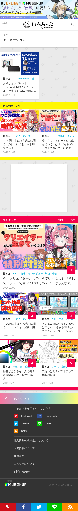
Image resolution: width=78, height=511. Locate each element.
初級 (47, 273)
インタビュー (35, 273)
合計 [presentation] (72, 219)
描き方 (6, 78)
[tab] (61, 219)
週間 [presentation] (61, 219)
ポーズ (55, 366)
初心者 (26, 135)
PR (14, 78)
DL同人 (17, 135)
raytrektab (23, 78)
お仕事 (61, 135)
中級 (54, 273)
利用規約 (19, 456)
